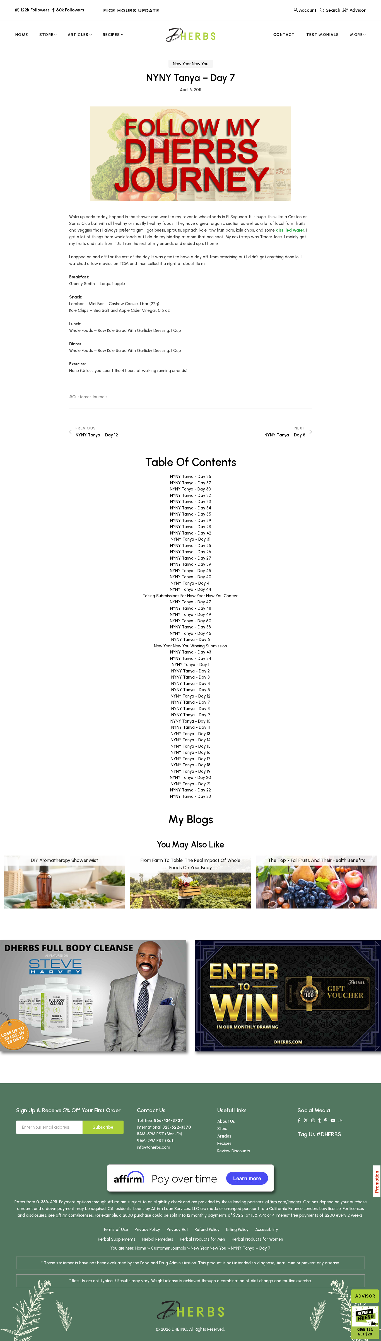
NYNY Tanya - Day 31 (190, 539)
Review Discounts (233, 1150)
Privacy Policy (147, 1229)
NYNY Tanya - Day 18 (190, 764)
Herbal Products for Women (257, 1239)
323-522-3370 (177, 1127)
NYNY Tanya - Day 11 (190, 727)
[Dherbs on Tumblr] (319, 1120)
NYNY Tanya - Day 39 (190, 564)
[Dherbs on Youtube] (333, 1120)
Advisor (365, 1296)
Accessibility (266, 1229)
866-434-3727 (168, 1120)
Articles (224, 1136)
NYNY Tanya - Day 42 (190, 533)
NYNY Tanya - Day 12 (190, 696)
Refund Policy (207, 1229)
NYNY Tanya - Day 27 (190, 558)
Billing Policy (237, 1229)
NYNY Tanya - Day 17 (191, 758)
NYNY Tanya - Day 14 (191, 739)
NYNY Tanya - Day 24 (190, 658)
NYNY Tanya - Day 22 (190, 790)
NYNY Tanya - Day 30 (190, 489)
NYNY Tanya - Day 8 (190, 708)
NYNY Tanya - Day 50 (190, 620)
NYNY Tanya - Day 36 (190, 476)
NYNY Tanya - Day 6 (190, 639)
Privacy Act (177, 1229)
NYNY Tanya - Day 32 (190, 495)
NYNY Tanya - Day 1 (190, 664)
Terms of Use (115, 1229)
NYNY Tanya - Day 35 (190, 514)
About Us (226, 1121)
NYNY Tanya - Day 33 (190, 501)
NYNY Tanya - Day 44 (190, 589)
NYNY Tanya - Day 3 (190, 677)
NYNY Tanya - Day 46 (190, 633)
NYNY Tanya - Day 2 (190, 671)
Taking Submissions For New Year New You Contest (191, 595)
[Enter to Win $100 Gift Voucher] (288, 995)
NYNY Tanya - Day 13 (190, 733)
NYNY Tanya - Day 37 (190, 482)
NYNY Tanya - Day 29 (190, 520)
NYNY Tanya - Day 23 (190, 796)
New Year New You (190, 63)
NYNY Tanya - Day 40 (190, 576)
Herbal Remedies (157, 1239)
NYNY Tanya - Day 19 (191, 771)
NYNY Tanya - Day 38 (190, 627)
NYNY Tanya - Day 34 (190, 508)
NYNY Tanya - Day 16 (191, 752)
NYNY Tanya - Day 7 (190, 702)
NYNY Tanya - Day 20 (190, 777)
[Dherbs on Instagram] (313, 1120)
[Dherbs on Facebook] (299, 1120)
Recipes (224, 1143)
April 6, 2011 (190, 89)
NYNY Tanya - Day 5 (190, 689)
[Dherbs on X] (305, 1120)
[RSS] (340, 1120)
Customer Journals (89, 397)
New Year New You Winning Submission (190, 645)
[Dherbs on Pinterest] (325, 1120)
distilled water (290, 230)
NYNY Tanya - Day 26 (190, 551)
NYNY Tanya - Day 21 (190, 783)
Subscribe (103, 1127)
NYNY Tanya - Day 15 (191, 746)
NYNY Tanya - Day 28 (190, 526)
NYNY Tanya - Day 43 (190, 652)
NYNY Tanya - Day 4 (190, 683)
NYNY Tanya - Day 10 (190, 721)
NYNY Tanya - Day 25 (190, 545)
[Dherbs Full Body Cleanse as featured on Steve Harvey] (93, 995)
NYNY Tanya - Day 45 (190, 570)
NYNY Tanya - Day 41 (191, 583)
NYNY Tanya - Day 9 (190, 714)
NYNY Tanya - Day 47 (190, 601)
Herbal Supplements (117, 1239)
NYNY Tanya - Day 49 (190, 614)
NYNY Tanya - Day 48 (190, 608)
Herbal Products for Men (202, 1239)
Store (222, 1128)
